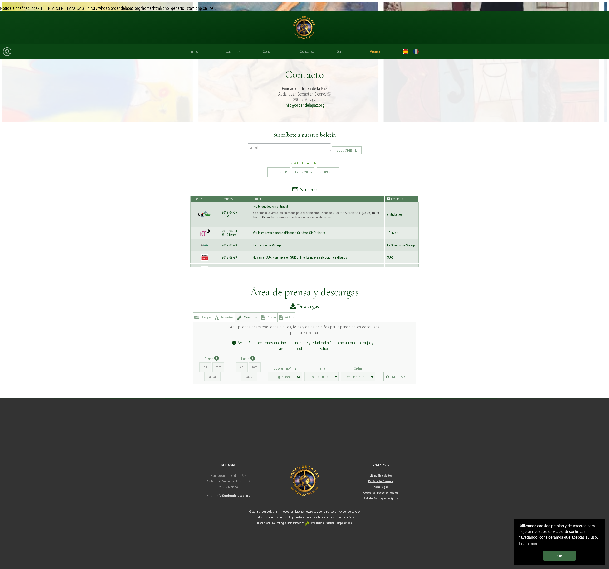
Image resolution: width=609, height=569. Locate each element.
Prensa (375, 51)
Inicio (194, 51)
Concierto (270, 51)
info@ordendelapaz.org (304, 105)
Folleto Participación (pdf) (381, 498)
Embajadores (231, 51)
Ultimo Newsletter (380, 475)
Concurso (307, 51)
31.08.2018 (278, 172)
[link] (402, 214)
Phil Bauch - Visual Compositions (331, 523)
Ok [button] (559, 556)
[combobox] (285, 376)
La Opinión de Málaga (401, 245)
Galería (342, 51)
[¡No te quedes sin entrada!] (204, 216)
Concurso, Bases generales (380, 492)
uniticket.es (395, 214)
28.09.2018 (328, 172)
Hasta (245, 359)
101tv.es (392, 233)
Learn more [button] (528, 544)
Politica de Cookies (380, 481)
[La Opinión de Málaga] (204, 247)
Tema (321, 368)
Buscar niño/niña (285, 368)
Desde (209, 359)
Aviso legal (381, 487)
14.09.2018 (303, 172)
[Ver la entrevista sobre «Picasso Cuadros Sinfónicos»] (205, 234)
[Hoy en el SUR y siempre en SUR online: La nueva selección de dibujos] (204, 259)
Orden (358, 368)
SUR (390, 257)
